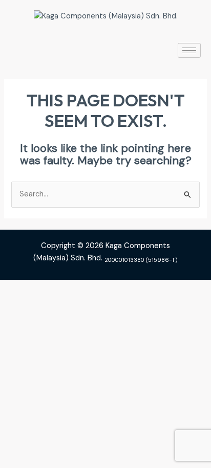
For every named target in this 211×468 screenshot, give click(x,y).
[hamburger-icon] (189, 50)
